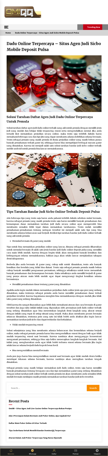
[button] (80, 27)
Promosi (75, 454)
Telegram (97, 454)
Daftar (54, 454)
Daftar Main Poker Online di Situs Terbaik (28, 423)
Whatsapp (32, 454)
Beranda (11, 454)
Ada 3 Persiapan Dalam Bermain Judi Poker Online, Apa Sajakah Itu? (40, 415)
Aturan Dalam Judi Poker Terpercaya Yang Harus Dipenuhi (35, 438)
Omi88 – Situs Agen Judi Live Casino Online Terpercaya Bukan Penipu (40, 408)
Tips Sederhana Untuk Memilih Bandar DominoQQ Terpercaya (37, 430)
